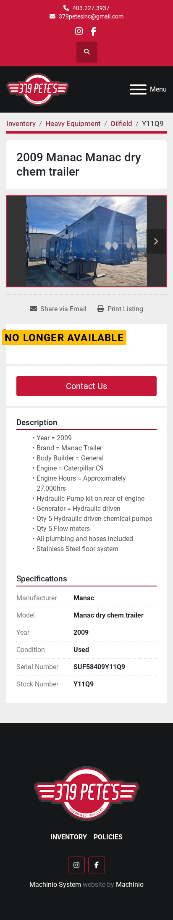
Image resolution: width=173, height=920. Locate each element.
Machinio (130, 884)
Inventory (68, 837)
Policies (108, 837)
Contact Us (86, 386)
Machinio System (55, 884)
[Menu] (138, 89)
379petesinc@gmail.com (91, 16)
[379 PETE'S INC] (86, 793)
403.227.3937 (91, 8)
